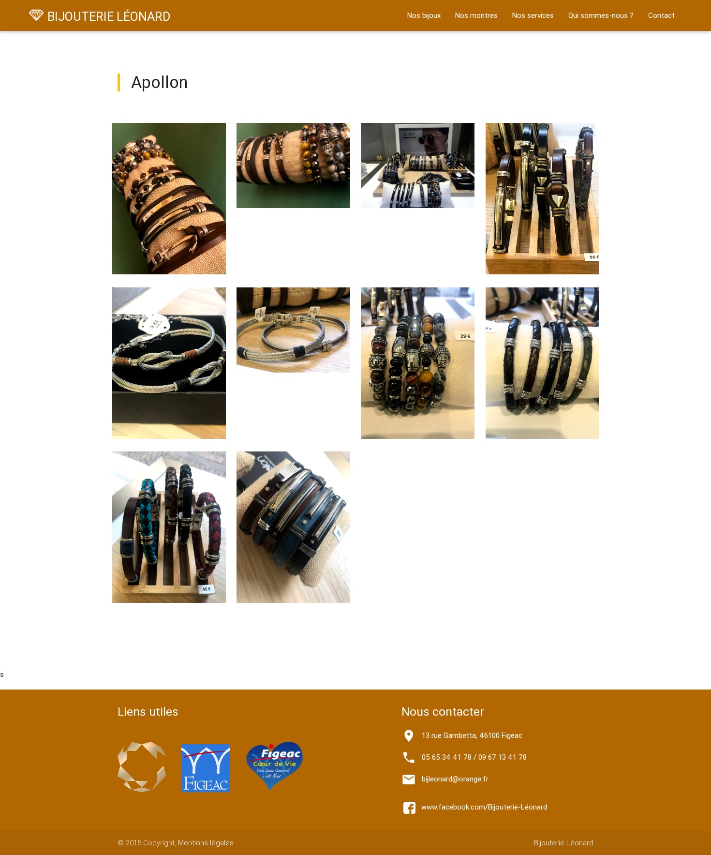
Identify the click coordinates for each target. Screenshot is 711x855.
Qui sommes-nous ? (601, 15)
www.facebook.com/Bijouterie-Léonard (481, 806)
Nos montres (476, 15)
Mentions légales (206, 842)
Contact (661, 15)
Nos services (533, 15)
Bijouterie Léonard (563, 842)
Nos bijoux (424, 15)
